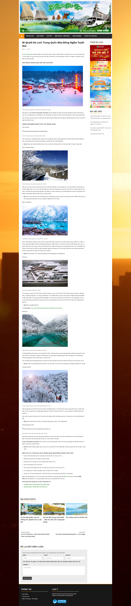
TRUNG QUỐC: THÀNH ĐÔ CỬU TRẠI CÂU (35, 486)
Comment (25, 564)
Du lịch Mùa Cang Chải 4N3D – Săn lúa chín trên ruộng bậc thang (54, 520)
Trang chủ (30, 36)
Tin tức (49, 36)
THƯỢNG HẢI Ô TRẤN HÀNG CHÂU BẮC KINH (37, 484)
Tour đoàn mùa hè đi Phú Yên (76, 517)
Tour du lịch (25, 596)
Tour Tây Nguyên (90, 36)
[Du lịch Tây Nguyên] (21, 36)
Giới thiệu (40, 36)
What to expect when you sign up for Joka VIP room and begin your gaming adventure (100, 117)
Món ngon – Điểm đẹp (62, 36)
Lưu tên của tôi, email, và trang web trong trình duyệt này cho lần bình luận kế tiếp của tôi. (51, 561)
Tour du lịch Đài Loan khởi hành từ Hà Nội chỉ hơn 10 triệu (46, 308)
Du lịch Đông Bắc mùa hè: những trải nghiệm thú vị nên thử (31, 520)
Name (24, 555)
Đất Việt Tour (67, 476)
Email (46, 555)
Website (68, 555)
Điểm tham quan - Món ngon (30, 598)
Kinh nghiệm (77, 36)
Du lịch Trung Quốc (27, 54)
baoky (23, 49)
